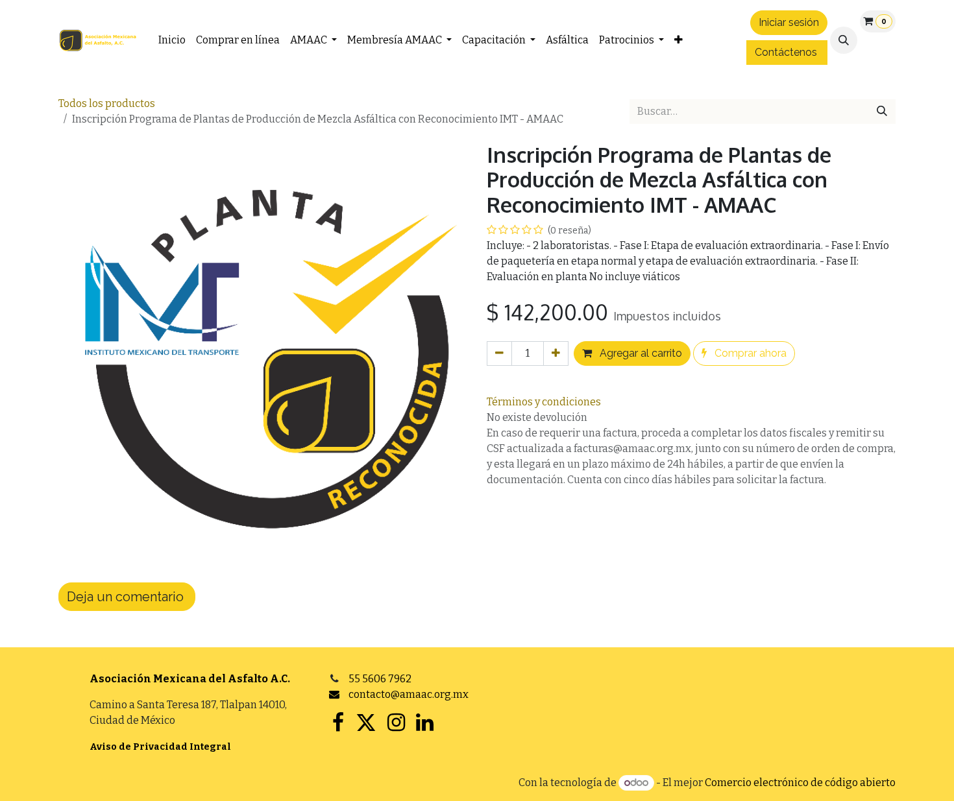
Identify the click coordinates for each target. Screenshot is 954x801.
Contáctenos (786, 52)
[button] (843, 40)
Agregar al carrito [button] (639, 353)
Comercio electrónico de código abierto (800, 782)
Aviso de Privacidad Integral (160, 746)
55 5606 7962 (380, 679)
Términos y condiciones (544, 402)
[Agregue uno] (556, 353)
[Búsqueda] (882, 111)
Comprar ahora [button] (749, 353)
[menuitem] (172, 40)
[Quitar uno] (499, 353)
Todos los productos (106, 103)
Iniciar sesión (789, 22)
